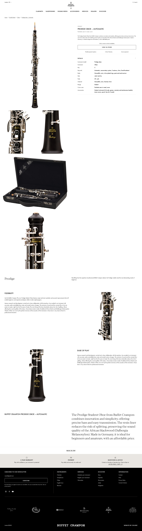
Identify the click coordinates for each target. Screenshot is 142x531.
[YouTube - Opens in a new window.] (13, 491)
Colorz (134, 525)
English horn (60, 483)
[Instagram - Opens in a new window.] (6, 491)
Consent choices (123, 483)
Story (99, 475)
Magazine (100, 485)
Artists (99, 483)
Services (85, 11)
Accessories (74, 11)
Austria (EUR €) (8, 525)
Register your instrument (84, 477)
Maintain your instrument (84, 475)
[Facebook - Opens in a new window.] (9, 491)
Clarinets (39, 11)
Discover (102, 11)
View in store (107, 47)
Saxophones (50, 11)
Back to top (71, 450)
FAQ (120, 477)
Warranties (80, 480)
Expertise (100, 477)
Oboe (58, 480)
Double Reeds (63, 11)
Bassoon (59, 485)
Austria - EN (7, 2)
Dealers (94, 11)
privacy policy (8, 486)
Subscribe (26, 480)
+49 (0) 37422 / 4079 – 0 (115, 464)
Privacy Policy (122, 480)
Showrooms (101, 480)
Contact (120, 475)
